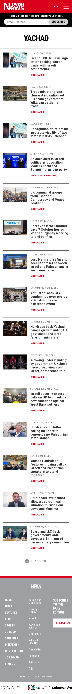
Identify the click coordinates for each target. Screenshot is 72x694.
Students (11, 638)
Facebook (34, 655)
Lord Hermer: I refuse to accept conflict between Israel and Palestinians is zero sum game (49, 265)
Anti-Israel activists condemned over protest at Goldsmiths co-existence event (49, 298)
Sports (10, 625)
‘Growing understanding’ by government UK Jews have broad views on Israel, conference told (48, 365)
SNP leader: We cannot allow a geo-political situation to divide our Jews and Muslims (47, 503)
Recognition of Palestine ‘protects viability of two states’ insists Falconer (49, 132)
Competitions (14, 651)
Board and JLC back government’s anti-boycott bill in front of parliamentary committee (49, 537)
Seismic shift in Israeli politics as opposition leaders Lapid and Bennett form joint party (48, 164)
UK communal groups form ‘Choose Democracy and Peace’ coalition (47, 198)
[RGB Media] (35, 687)
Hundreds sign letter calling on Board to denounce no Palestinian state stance (49, 432)
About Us (34, 618)
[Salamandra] (62, 687)
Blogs (9, 619)
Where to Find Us (34, 642)
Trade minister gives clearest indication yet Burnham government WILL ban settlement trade (47, 99)
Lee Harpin (39, 75)
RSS (31, 668)
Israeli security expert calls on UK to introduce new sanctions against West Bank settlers (48, 399)
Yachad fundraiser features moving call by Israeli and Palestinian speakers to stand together (48, 468)
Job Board (12, 657)
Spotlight (12, 663)
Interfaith (12, 644)
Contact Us (35, 633)
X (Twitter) (35, 662)
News (8, 606)
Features (11, 612)
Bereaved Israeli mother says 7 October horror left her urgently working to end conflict (49, 231)
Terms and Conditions (35, 601)
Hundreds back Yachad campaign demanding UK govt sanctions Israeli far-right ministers (48, 332)
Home (8, 600)
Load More (39, 561)
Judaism (10, 631)
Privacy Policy (33, 611)
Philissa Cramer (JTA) (45, 176)
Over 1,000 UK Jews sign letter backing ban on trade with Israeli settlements (49, 63)
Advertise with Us (34, 626)
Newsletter (35, 649)
